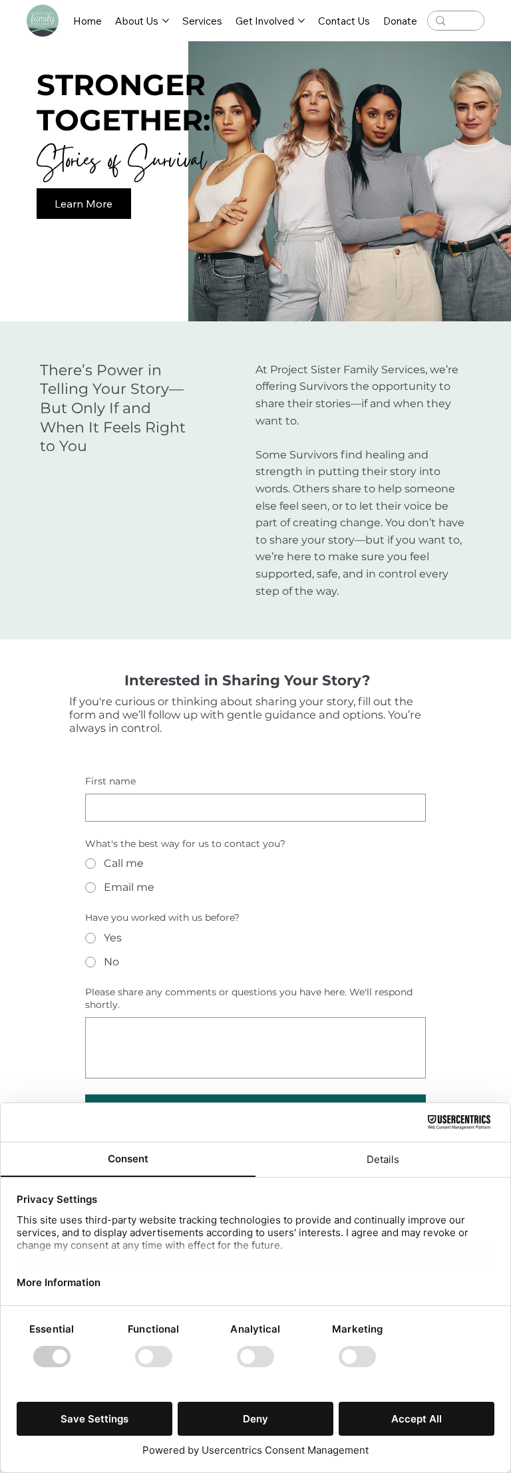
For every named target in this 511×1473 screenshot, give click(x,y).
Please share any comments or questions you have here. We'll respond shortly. (249, 998)
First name (110, 781)
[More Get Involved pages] (301, 20)
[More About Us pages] (165, 20)
